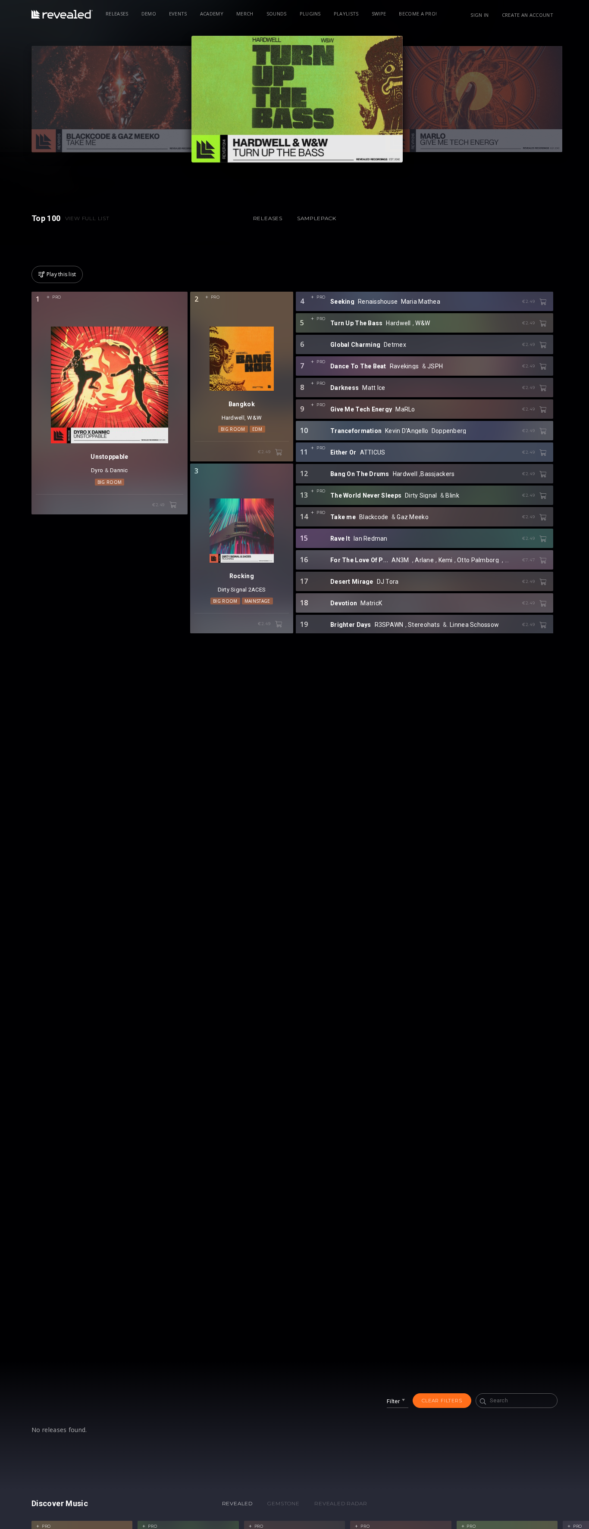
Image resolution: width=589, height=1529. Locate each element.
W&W (254, 417)
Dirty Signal (232, 589)
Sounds (276, 13)
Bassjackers (437, 473)
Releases (117, 13)
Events (178, 13)
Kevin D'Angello (406, 430)
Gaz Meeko (413, 517)
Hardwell (233, 417)
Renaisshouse (378, 301)
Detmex (395, 344)
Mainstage (257, 601)
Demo (148, 13)
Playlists (346, 13)
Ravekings (404, 366)
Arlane (424, 560)
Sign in (479, 15)
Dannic (119, 470)
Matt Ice (373, 387)
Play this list (61, 274)
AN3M (400, 560)
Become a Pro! (418, 13)
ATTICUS (372, 452)
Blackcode (373, 517)
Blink (452, 495)
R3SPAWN (389, 624)
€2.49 (159, 504)
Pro (56, 297)
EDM (257, 429)
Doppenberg (449, 430)
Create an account (527, 15)
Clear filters (442, 1401)
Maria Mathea (420, 301)
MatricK (371, 603)
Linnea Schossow (474, 624)
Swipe (379, 13)
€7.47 (529, 559)
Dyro (97, 470)
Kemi (446, 560)
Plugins (310, 13)
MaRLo (405, 409)
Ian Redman (371, 538)
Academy (211, 13)
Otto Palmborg (478, 560)
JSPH (435, 366)
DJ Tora (388, 581)
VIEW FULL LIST (87, 218)
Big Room (109, 482)
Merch (245, 13)
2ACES (257, 589)
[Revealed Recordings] (62, 14)
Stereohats (424, 624)
